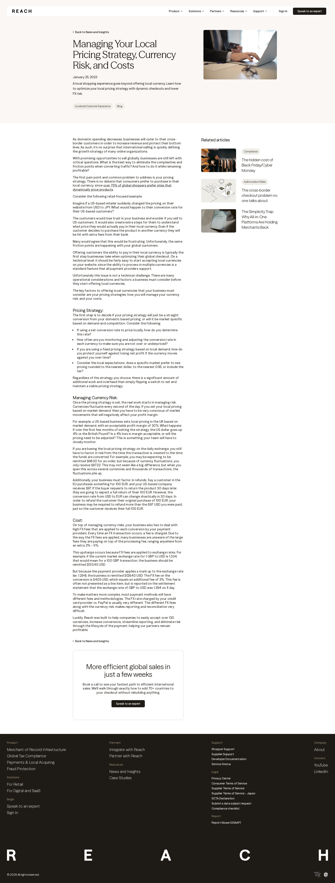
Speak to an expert (309, 11)
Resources (237, 11)
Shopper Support (223, 749)
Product (174, 11)
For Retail (15, 784)
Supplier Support (223, 754)
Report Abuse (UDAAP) (226, 822)
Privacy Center (221, 778)
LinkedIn (321, 771)
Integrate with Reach (127, 749)
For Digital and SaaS (23, 790)
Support (258, 11)
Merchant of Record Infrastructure (36, 749)
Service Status (221, 764)
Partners (215, 11)
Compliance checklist (226, 808)
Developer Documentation (229, 759)
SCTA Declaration (223, 798)
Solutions (195, 11)
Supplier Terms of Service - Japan (233, 793)
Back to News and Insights (92, 32)
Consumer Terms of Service (229, 783)
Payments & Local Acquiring (31, 762)
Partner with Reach (125, 756)
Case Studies (120, 778)
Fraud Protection (21, 768)
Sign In (283, 11)
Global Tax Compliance (26, 756)
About (319, 749)
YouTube (321, 765)
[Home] (21, 11)
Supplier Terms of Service (228, 788)
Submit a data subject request (231, 803)
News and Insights (124, 771)
